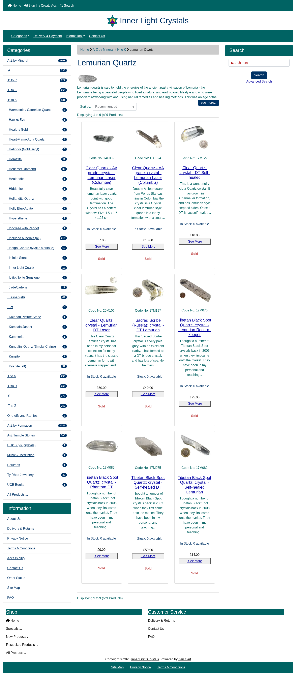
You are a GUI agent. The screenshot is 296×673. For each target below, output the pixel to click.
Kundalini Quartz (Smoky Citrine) (36, 346)
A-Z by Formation (36, 425)
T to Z (36, 405)
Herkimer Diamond (36, 169)
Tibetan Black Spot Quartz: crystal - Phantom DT (101, 482)
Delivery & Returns (20, 528)
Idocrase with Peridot (36, 228)
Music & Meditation (36, 455)
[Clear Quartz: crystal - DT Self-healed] (194, 137)
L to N (36, 376)
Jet (36, 307)
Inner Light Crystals (145, 659)
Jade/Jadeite (36, 287)
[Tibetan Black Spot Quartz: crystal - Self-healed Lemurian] (194, 447)
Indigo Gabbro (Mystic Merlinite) (36, 248)
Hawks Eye (36, 119)
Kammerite (36, 336)
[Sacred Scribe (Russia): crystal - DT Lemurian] (148, 290)
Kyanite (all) (36, 366)
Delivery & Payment (47, 36)
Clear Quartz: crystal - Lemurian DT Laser (101, 325)
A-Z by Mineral (103, 49)
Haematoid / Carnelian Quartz (36, 110)
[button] (288, 653)
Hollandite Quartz (36, 198)
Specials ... (14, 628)
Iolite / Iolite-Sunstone (36, 277)
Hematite (36, 159)
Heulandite (36, 179)
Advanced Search (259, 81)
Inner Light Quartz (36, 267)
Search (259, 75)
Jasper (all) (36, 297)
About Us (14, 518)
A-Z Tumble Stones (36, 435)
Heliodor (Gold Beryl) (36, 149)
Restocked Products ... (22, 644)
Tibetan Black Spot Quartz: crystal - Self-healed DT (148, 482)
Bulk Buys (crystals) (36, 445)
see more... (208, 102)
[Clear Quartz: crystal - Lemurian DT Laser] (101, 290)
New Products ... (17, 636)
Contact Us (97, 36)
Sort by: (85, 106)
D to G (36, 90)
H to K (121, 49)
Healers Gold (36, 129)
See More (101, 246)
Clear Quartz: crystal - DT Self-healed (194, 172)
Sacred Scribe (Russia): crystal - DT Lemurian (148, 325)
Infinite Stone (36, 257)
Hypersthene (36, 218)
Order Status (16, 578)
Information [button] (74, 36)
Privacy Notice (17, 538)
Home (84, 49)
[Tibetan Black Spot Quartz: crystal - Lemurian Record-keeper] (194, 289)
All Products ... (17, 494)
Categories (19, 36)
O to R (36, 386)
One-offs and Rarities (36, 415)
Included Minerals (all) (36, 238)
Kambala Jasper (36, 327)
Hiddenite (36, 188)
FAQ (10, 597)
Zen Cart (184, 659)
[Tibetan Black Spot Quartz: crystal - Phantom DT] (101, 446)
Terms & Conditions (21, 548)
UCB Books (36, 484)
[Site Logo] (113, 20)
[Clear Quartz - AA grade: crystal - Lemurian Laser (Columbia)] (101, 137)
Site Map (13, 587)
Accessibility (16, 558)
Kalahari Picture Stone (36, 317)
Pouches (36, 465)
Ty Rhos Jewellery (36, 475)
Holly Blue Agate (36, 208)
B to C (36, 80)
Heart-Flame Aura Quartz (36, 139)
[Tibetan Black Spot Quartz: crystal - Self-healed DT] (148, 447)
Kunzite (36, 356)
